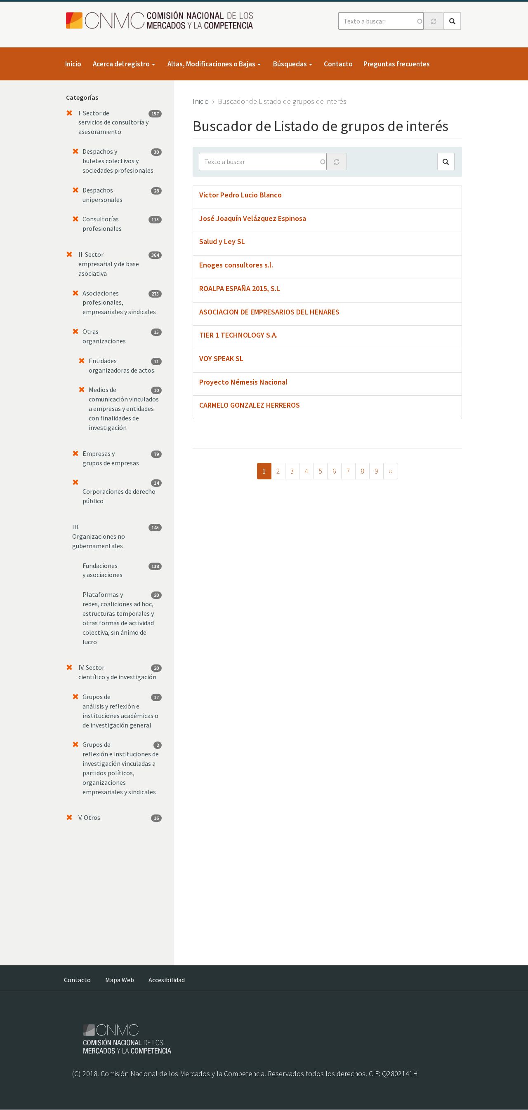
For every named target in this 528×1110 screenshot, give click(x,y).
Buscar (452, 21)
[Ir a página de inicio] (162, 20)
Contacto (338, 63)
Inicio (73, 63)
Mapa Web (119, 980)
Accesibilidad (166, 980)
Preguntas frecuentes (396, 63)
